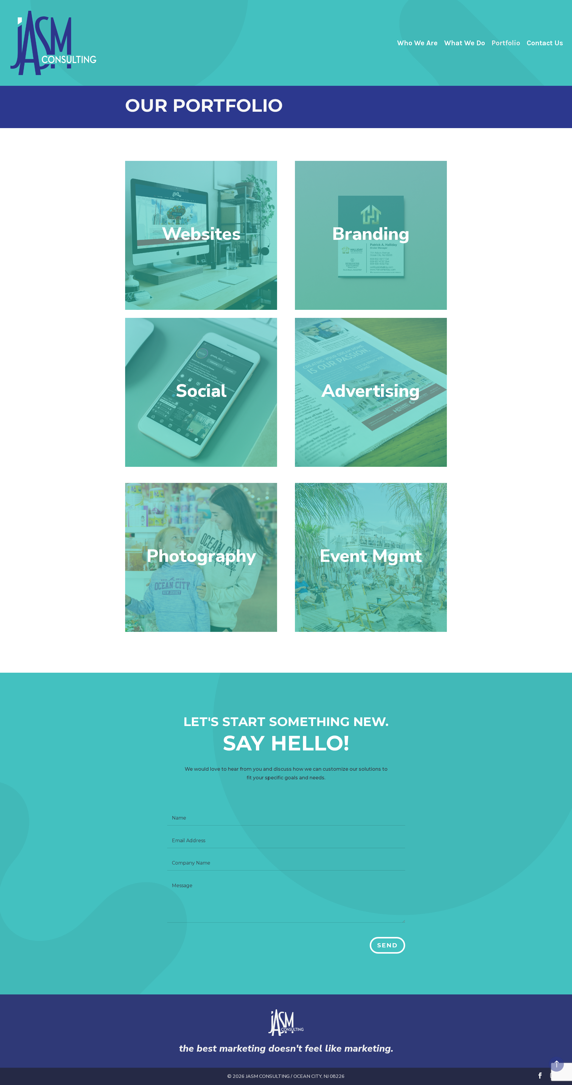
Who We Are (417, 44)
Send (387, 945)
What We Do (464, 44)
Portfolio (506, 44)
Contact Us (545, 44)
